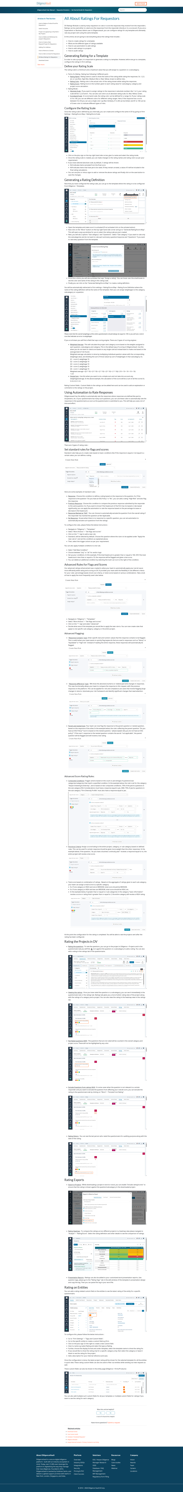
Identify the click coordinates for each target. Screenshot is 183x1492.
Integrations (78, 1465)
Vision (132, 1460)
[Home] (43, 3)
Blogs (113, 1460)
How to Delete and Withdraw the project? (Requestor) (48, 38)
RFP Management (99, 1474)
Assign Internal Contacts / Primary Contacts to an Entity (83, 1442)
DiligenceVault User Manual (46, 10)
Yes (101, 1413)
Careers (133, 1468)
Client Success (79, 1474)
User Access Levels (72, 1434)
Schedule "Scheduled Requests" (76, 1437)
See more (41, 65)
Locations (133, 1471)
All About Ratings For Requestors (48, 57)
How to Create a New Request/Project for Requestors (48, 43)
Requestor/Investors (63, 10)
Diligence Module (72, 1439)
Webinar (114, 1468)
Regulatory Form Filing (101, 1477)
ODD (94, 1465)
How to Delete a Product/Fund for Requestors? (48, 24)
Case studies (115, 1462)
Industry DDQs (79, 1462)
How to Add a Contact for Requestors (49, 54)
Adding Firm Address (45, 47)
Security (77, 1468)
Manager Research (99, 1462)
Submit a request (114, 1423)
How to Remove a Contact (46, 50)
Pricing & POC (79, 1471)
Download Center (44, 60)
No (110, 1413)
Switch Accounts (43, 28)
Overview (77, 1460)
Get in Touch (141, 4)
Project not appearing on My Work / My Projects (49, 33)
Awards (133, 1462)
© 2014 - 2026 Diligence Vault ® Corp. (91, 1488)
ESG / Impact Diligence (101, 1460)
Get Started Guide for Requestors (81, 10)
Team (132, 1465)
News (113, 1465)
